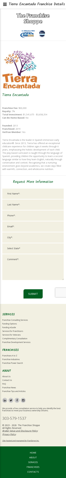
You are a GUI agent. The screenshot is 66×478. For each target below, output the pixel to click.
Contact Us (7, 380)
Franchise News (9, 387)
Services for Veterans (11, 335)
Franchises (33, 467)
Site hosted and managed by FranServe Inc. (20, 440)
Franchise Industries (11, 359)
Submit (33, 294)
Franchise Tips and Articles (13, 391)
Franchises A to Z (9, 355)
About (33, 457)
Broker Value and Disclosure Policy (20, 430)
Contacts (33, 471)
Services (33, 462)
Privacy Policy (9, 434)
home (33, 452)
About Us (6, 376)
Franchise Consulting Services (15, 320)
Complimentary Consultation (14, 338)
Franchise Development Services (16, 342)
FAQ (4, 384)
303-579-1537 (14, 418)
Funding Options (9, 323)
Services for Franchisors (12, 331)
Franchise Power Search (12, 363)
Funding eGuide (9, 327)
